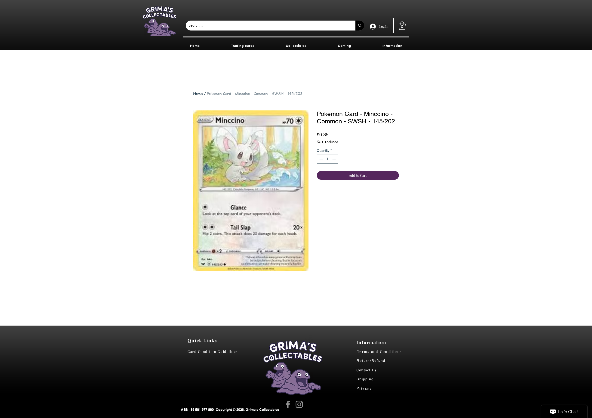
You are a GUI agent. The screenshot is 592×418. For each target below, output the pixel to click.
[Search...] (359, 26)
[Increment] (334, 159)
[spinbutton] (327, 159)
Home (198, 93)
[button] (402, 25)
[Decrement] (321, 159)
